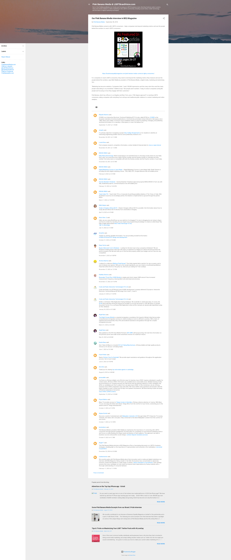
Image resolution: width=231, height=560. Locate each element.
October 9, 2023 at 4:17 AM (107, 437)
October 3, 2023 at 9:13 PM (107, 408)
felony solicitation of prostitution (143, 462)
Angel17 (101, 443)
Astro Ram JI (103, 217)
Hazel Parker (102, 354)
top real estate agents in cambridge (123, 369)
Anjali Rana (102, 314)
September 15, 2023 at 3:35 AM (108, 394)
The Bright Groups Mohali (106, 317)
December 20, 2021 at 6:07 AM (108, 161)
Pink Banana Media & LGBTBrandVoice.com (113, 4)
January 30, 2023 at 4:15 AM (107, 309)
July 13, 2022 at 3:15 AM (106, 228)
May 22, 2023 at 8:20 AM (106, 337)
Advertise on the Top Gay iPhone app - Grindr (108, 486)
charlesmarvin (103, 456)
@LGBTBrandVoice (7, 68)
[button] (164, 18)
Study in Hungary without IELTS (108, 208)
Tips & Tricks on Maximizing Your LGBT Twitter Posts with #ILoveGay (118, 528)
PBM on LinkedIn (6, 66)
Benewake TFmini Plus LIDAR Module (110, 277)
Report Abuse (5, 57)
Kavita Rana (102, 342)
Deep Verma (102, 245)
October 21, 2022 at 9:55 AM (107, 240)
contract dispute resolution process (137, 435)
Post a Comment (99, 473)
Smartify (101, 233)
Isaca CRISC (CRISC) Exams (107, 391)
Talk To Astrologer (104, 225)
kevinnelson (102, 427)
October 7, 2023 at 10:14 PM (107, 422)
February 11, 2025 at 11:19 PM (108, 468)
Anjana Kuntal (103, 413)
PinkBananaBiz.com (7, 73)
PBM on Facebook (7, 71)
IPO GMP (130, 333)
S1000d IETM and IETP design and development (113, 237)
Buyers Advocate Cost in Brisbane (109, 248)
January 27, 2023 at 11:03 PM (107, 294)
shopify (101, 130)
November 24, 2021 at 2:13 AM (108, 137)
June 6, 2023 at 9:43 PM (106, 361)
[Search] (167, 5)
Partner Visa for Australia (111, 357)
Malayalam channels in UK (130, 416)
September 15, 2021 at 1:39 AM (108, 125)
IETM (100, 303)
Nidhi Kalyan (102, 205)
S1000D (152, 117)
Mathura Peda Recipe (119, 263)
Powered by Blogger (129, 552)
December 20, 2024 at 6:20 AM (108, 451)
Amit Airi (101, 367)
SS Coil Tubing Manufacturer (126, 345)
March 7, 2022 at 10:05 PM (106, 200)
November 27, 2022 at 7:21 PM (108, 269)
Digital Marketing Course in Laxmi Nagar (110, 169)
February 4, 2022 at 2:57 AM (107, 174)
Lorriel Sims (102, 142)
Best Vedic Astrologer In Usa (123, 223)
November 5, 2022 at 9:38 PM (107, 255)
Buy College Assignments (132, 133)
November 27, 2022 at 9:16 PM (108, 281)
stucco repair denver (155, 145)
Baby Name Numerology (106, 156)
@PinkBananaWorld (7, 70)
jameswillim (102, 377)
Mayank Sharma (103, 114)
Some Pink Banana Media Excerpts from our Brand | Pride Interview (117, 507)
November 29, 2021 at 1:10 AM (108, 148)
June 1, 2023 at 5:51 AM (106, 349)
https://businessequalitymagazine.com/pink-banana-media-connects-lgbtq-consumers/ (128, 73)
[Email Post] (96, 108)
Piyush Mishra (103, 399)
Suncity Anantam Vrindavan (107, 182)
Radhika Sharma (104, 274)
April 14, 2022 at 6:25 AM (106, 212)
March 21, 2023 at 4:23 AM (107, 325)
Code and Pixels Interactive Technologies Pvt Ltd (113, 287)
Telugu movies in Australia (124, 402)
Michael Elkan (132, 555)
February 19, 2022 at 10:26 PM (108, 186)
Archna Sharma (103, 261)
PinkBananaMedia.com (8, 64)
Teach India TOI (103, 194)
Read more (161, 502)
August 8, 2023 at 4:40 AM (106, 372)
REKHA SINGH (103, 153)
